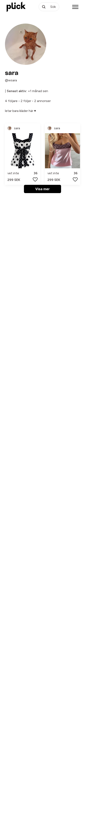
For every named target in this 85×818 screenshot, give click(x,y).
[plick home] (16, 7)
